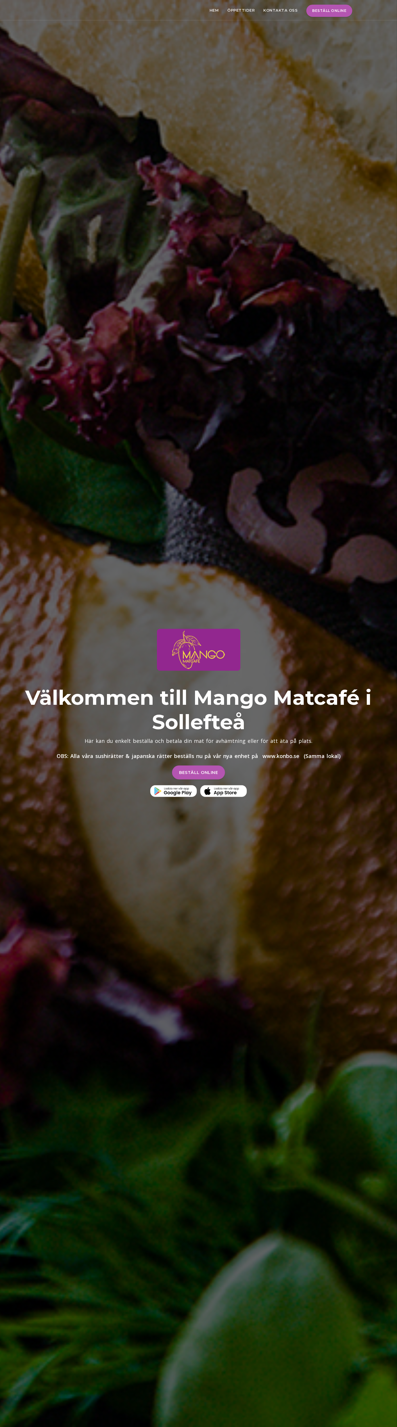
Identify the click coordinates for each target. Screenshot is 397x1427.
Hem (214, 10)
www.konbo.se (280, 755)
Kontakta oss (280, 10)
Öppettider (241, 10)
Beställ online (329, 10)
